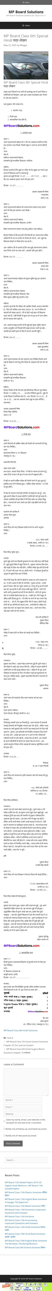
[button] (26, 1286)
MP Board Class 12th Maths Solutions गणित (25, 1206)
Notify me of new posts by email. (21, 1135)
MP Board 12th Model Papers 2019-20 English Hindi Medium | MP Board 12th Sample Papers (24, 1185)
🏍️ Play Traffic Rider (38, 1289)
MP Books (17, 1288)
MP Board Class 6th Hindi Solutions (20, 1030)
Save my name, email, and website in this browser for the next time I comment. (25, 1121)
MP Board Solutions (26, 11)
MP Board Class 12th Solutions (19, 1216)
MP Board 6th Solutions (19, 1285)
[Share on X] (2, 648)
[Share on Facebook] (2, 643)
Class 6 (9, 1037)
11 (45, 1284)
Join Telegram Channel (27, 1289)
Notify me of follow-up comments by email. (26, 1128)
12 (12, 1288)
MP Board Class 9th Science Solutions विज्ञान (25, 1247)
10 (40, 1284)
